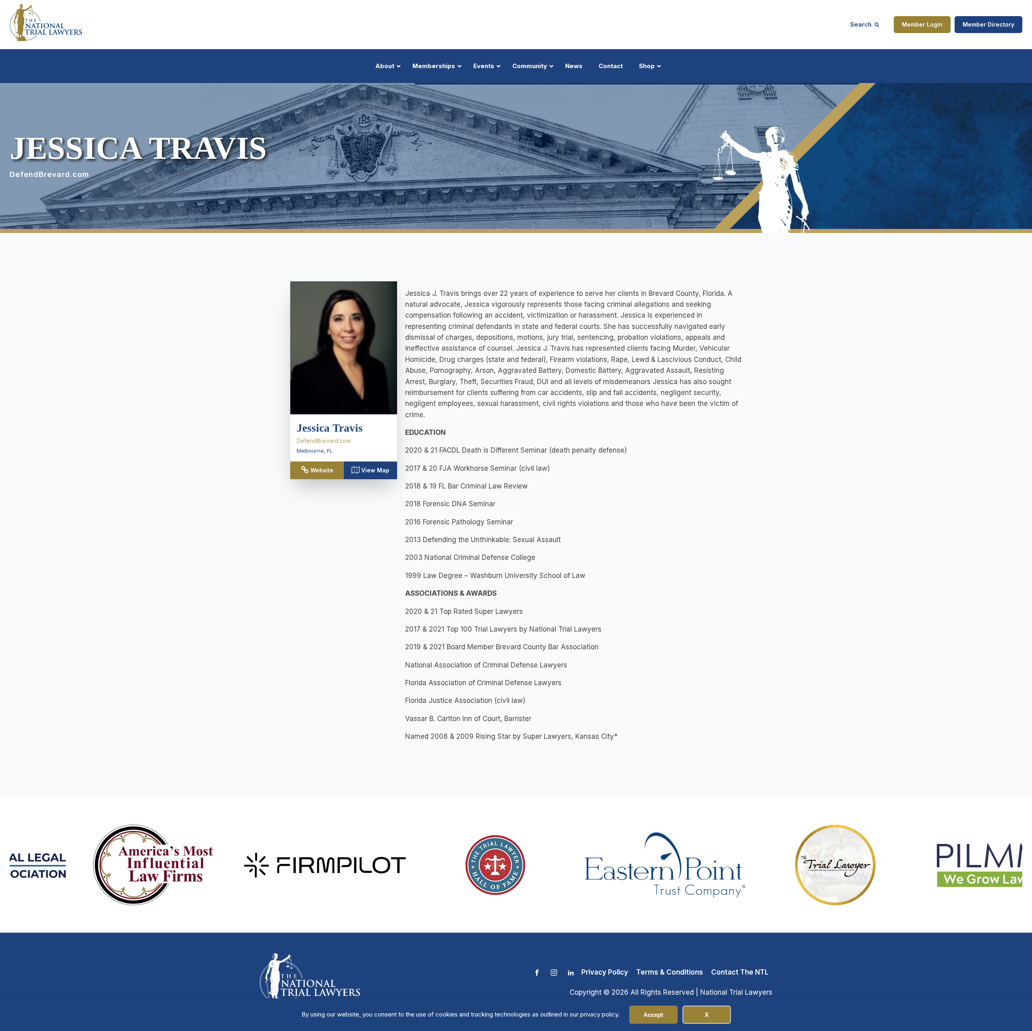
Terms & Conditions (669, 972)
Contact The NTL (739, 972)
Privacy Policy (604, 972)
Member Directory (988, 24)
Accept (653, 1014)
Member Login (922, 24)
